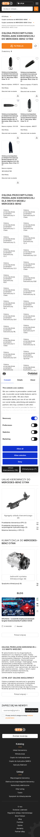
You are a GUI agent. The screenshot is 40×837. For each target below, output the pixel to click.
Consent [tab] (7, 380)
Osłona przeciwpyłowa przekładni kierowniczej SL (29, 342)
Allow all (20, 449)
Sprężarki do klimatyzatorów (20, 796)
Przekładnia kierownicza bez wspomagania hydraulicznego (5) (14, 526)
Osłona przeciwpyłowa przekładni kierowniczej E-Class (29, 265)
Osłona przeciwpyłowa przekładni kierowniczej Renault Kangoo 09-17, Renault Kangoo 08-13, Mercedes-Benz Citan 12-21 (10, 118)
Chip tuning (20, 789)
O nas (20, 807)
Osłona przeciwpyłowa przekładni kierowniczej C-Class (9, 226)
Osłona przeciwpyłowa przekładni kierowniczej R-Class (29, 328)
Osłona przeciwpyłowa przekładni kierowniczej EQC (9, 278)
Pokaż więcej (20, 635)
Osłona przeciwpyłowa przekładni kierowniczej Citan (29, 226)
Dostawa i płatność (20, 810)
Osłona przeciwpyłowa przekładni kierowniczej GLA (9, 304)
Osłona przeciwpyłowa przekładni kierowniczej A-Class (9, 213)
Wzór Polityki (20, 816)
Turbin (20, 793)
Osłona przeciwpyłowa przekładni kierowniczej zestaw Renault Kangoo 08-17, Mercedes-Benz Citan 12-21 (29, 117)
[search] (36, 9)
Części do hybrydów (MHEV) (20, 761)
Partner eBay (20, 831)
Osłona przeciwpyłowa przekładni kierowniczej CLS (10, 265)
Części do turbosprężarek (20, 757)
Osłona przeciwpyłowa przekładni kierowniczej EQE (30, 278)
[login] (18, 58)
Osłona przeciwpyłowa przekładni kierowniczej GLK (10, 316)
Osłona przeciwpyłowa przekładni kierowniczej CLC (9, 252)
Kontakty (20, 828)
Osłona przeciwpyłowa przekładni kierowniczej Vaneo (9, 367)
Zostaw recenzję (20, 736)
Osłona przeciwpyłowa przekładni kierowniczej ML (9, 329)
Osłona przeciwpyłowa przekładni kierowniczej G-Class (9, 291)
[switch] (34, 425)
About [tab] (32, 380)
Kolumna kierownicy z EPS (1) (13, 530)
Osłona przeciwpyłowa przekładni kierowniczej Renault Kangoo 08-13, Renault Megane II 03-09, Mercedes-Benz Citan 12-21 (29, 76)
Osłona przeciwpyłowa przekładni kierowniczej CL (9, 239)
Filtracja (18, 46)
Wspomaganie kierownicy (20, 778)
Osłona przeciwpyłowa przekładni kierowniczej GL (29, 291)
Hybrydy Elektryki (20, 765)
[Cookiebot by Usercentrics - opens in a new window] (28, 373)
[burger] (37, 3)
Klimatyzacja (20, 754)
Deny (20, 462)
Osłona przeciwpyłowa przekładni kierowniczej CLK (30, 252)
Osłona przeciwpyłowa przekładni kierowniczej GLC (29, 304)
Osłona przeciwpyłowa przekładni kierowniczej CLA (29, 239)
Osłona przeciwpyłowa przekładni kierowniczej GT (29, 316)
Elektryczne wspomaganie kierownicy (20, 782)
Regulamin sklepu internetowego (20, 813)
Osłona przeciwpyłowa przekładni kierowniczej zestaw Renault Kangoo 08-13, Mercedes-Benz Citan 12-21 (10, 75)
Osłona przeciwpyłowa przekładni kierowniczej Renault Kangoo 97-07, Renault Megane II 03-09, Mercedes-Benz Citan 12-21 (10, 160)
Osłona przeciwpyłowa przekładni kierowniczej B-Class (29, 213)
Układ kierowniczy (20, 750)
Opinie (20, 825)
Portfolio (20, 822)
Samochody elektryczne (20, 785)
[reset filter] (35, 46)
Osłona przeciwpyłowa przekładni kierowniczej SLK (9, 355)
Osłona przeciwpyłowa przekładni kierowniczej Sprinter (29, 354)
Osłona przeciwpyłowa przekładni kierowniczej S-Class (9, 341)
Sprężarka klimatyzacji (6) (12, 583)
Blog (20, 819)
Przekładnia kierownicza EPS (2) (14, 523)
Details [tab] (20, 380)
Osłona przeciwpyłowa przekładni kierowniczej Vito (29, 368)
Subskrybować (31, 710)
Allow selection (20, 455)
